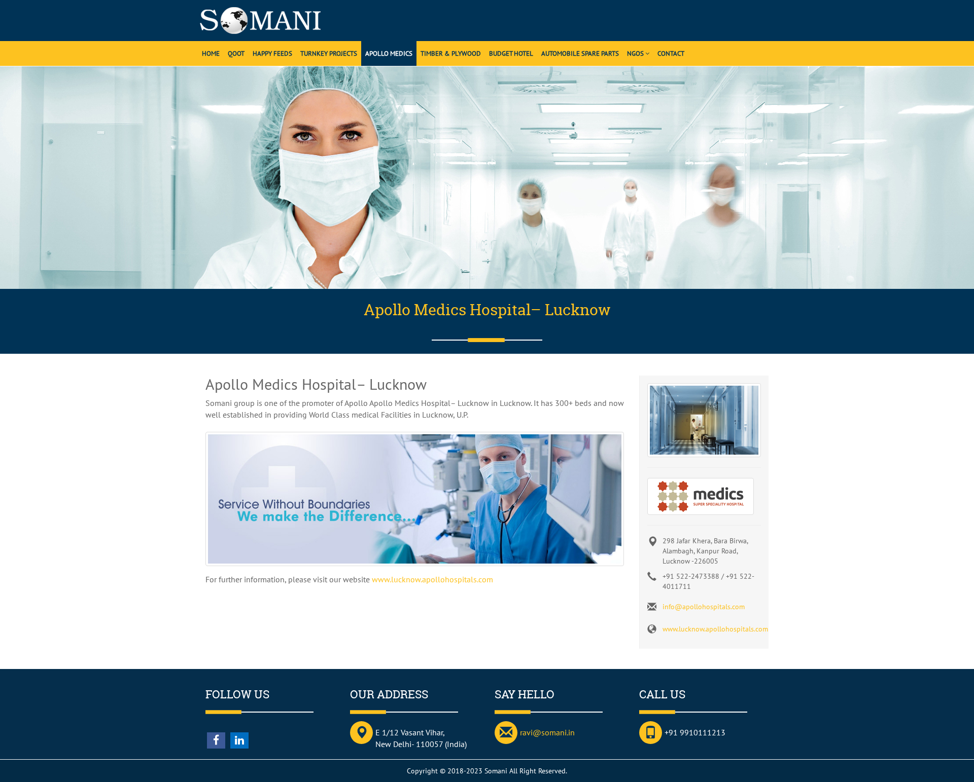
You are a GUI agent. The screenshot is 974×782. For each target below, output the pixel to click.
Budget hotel (511, 53)
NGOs (636, 53)
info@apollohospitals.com (704, 606)
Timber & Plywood (451, 53)
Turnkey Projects (328, 53)
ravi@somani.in (547, 732)
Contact (670, 53)
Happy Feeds (272, 53)
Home (211, 53)
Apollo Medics (388, 53)
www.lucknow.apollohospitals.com (432, 579)
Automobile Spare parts (580, 53)
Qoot (236, 53)
